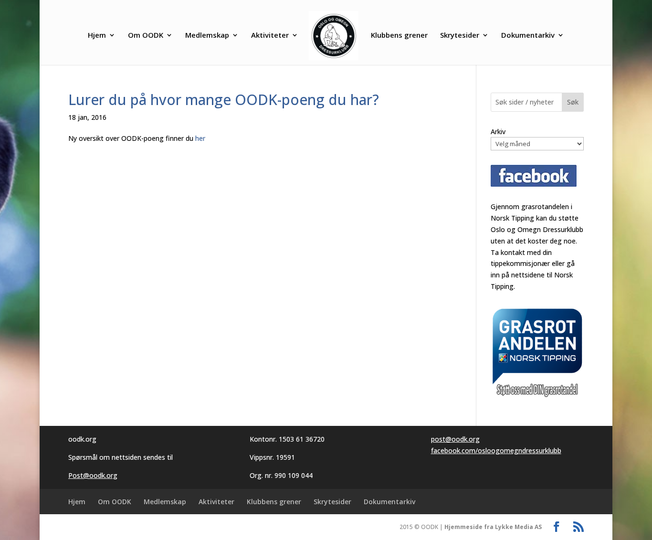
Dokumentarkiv (528, 36)
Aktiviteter (270, 36)
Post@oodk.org (92, 475)
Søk (572, 101)
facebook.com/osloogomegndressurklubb (496, 450)
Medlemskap (207, 36)
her (200, 138)
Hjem (97, 36)
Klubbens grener (399, 36)
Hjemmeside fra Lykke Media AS (493, 527)
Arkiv (498, 131)
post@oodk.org (455, 439)
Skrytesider (459, 36)
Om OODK (145, 36)
